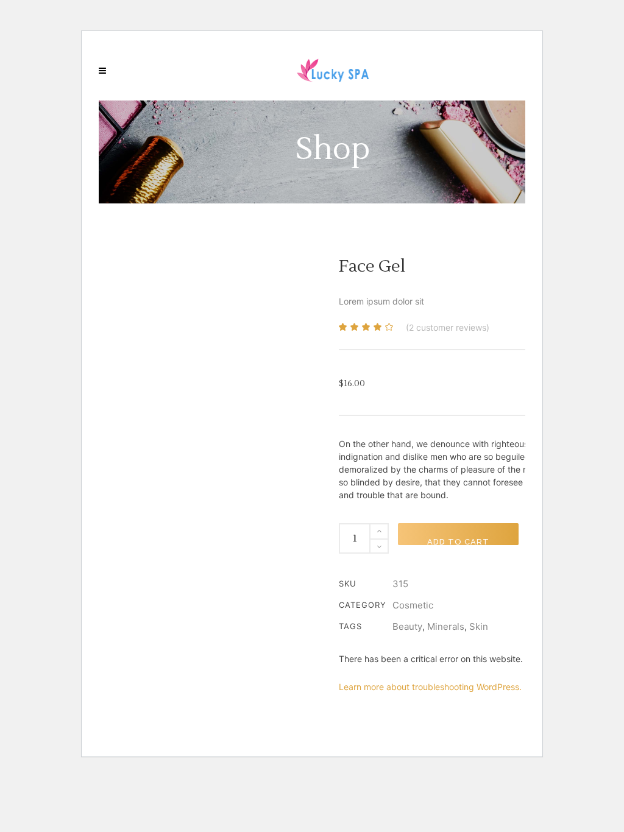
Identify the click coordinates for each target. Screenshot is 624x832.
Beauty (407, 626)
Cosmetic (412, 605)
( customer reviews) (447, 327)
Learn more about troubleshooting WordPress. (430, 687)
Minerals (445, 626)
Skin (478, 626)
